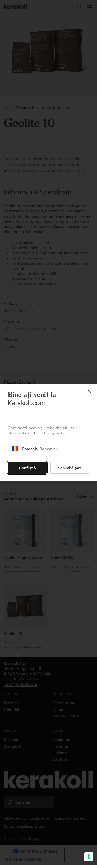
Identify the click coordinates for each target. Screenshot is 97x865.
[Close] (89, 391)
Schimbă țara (70, 467)
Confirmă (27, 467)
